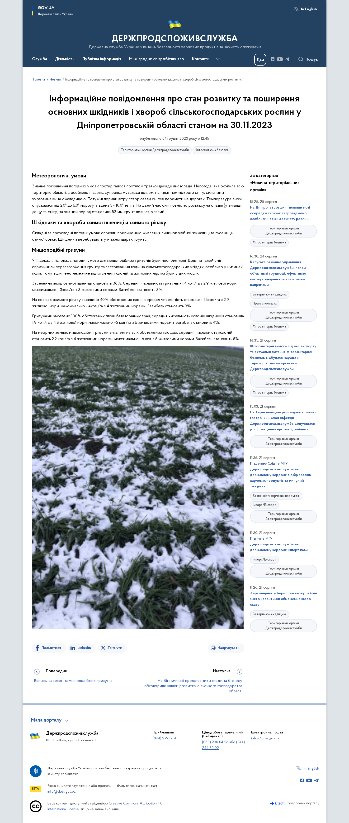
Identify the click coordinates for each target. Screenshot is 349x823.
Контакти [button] (200, 59)
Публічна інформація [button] (101, 59)
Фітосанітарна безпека (211, 150)
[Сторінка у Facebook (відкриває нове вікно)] (272, 59)
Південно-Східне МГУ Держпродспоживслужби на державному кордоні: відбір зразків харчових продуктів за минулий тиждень (280, 475)
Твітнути (115, 648)
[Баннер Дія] (260, 60)
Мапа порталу (46, 720)
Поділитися (51, 648)
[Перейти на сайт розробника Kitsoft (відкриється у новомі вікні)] (277, 803)
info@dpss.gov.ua (265, 738)
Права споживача (265, 303)
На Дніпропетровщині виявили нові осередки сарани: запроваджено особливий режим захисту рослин (280, 213)
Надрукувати (228, 648)
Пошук (312, 59)
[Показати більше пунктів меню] (217, 58)
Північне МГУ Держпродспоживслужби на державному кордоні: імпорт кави (279, 544)
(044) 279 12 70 (165, 738)
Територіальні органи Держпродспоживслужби (155, 150)
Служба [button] (39, 59)
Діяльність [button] (64, 59)
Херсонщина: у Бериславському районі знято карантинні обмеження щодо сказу (283, 599)
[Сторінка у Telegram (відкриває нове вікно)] (287, 59)
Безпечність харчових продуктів (276, 496)
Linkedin (84, 648)
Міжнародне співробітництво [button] (156, 59)
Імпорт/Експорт (264, 505)
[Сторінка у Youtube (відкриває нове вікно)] (280, 59)
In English (309, 9)
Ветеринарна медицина (270, 294)
